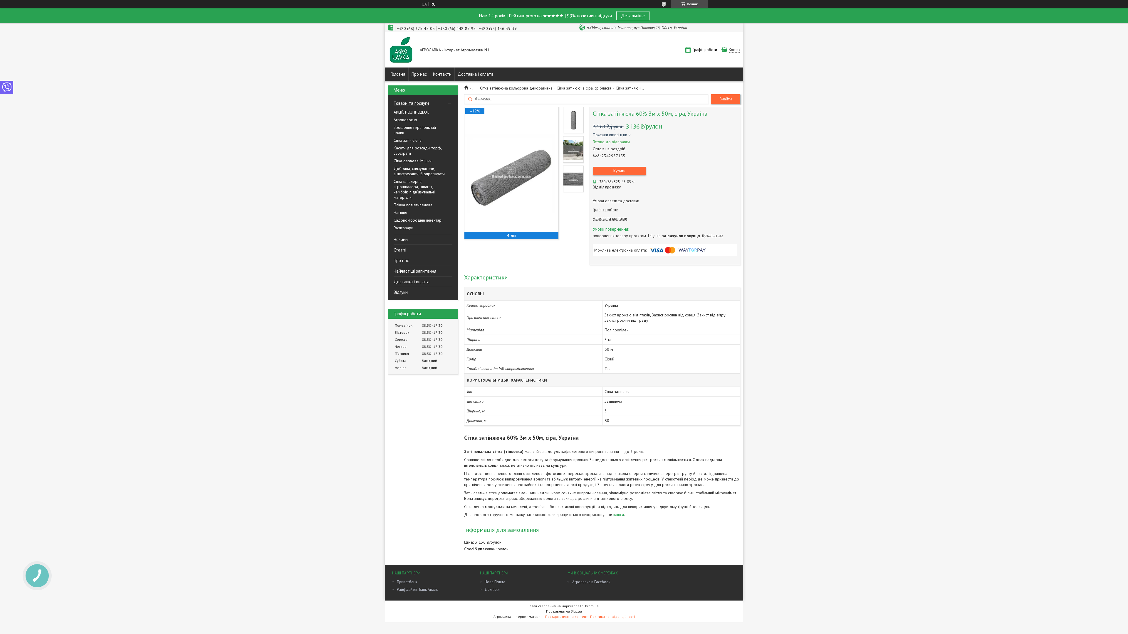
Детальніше (633, 15)
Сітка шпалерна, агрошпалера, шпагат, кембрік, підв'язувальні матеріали (414, 189)
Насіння (400, 212)
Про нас (419, 74)
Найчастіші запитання (415, 271)
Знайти (725, 99)
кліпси (618, 514)
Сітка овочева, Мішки (413, 160)
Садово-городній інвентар (418, 220)
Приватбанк (407, 581)
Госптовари (403, 227)
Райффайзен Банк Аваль (417, 589)
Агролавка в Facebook (591, 581)
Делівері (492, 589)
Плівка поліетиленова (413, 205)
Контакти (442, 74)
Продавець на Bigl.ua (564, 611)
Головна (398, 74)
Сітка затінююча (408, 140)
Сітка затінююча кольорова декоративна (516, 88)
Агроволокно (405, 119)
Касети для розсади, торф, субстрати (418, 150)
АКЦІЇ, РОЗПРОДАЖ (411, 112)
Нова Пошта (495, 581)
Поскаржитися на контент (566, 616)
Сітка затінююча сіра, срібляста (584, 88)
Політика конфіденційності (612, 616)
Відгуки (401, 292)
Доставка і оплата (476, 74)
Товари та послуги (411, 103)
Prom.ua (592, 606)
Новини (401, 239)
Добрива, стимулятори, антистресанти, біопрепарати (419, 171)
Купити (619, 170)
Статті (400, 250)
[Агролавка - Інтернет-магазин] (401, 50)
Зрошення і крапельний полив (415, 130)
